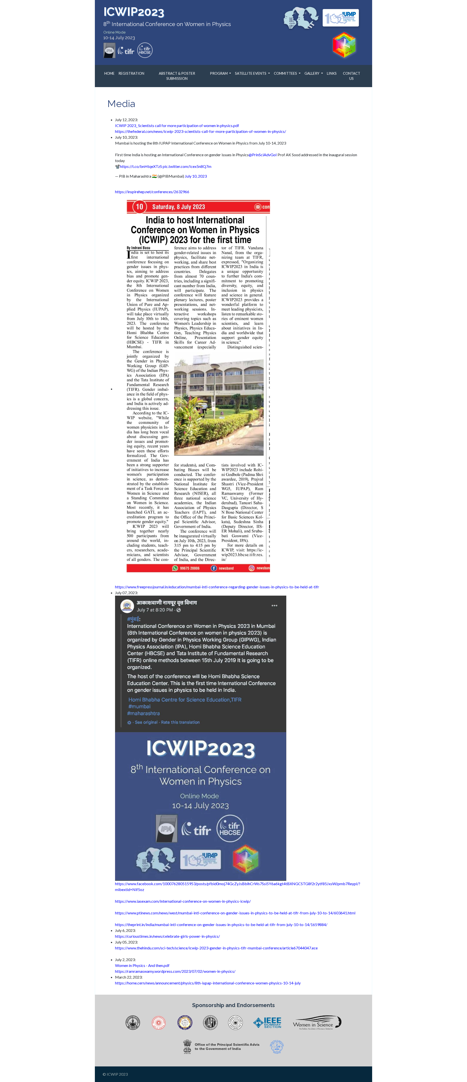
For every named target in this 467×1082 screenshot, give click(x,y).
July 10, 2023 (196, 176)
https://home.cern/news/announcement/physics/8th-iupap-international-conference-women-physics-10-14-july (208, 983)
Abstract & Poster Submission (177, 76)
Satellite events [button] (251, 73)
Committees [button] (286, 73)
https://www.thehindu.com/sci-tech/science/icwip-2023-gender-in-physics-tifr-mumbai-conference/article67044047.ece (216, 948)
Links (332, 73)
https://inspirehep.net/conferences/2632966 (152, 191)
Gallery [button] (312, 73)
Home (109, 73)
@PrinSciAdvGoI (263, 154)
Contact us (351, 76)
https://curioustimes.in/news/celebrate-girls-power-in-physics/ (167, 936)
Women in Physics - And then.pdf (142, 965)
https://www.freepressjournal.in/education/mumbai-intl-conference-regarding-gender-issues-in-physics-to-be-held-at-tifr (217, 586)
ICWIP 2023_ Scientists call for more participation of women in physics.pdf (177, 125)
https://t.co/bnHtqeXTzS (141, 166)
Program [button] (219, 73)
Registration (131, 73)
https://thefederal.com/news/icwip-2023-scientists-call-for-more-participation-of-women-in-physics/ (200, 131)
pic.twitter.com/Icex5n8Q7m (187, 166)
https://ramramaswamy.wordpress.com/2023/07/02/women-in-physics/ (175, 971)
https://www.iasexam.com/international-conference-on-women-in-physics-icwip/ (183, 901)
